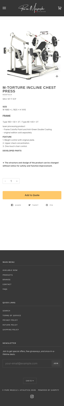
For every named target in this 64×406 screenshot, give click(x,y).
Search (6, 311)
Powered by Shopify (48, 390)
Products (8, 275)
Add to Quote (32, 195)
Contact (7, 284)
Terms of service (12, 315)
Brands (7, 280)
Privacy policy (10, 320)
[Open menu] (7, 8)
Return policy (10, 325)
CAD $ (29, 381)
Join (56, 363)
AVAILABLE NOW (10, 270)
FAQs (5, 289)
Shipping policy (11, 330)
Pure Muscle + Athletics (17, 390)
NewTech (7, 95)
